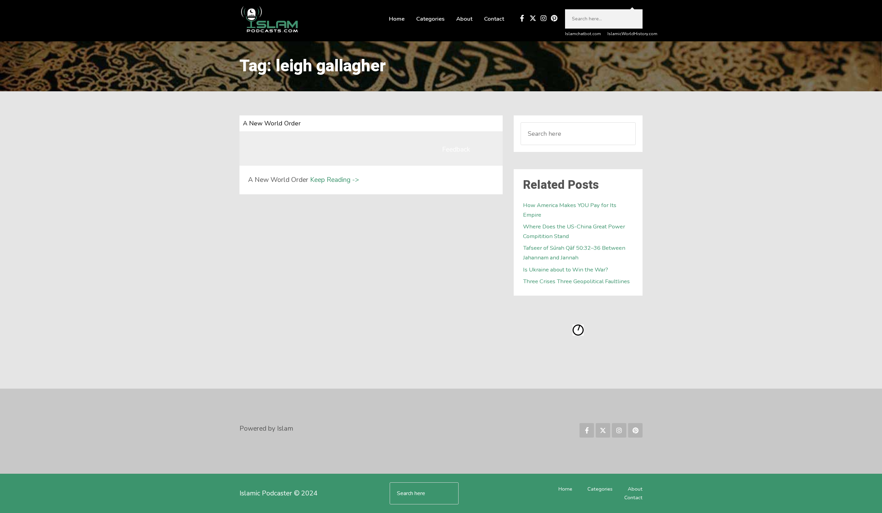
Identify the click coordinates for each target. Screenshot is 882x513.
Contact (494, 19)
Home (396, 19)
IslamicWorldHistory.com (632, 34)
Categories (430, 19)
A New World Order (272, 123)
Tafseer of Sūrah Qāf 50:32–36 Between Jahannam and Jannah (574, 252)
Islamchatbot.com (583, 34)
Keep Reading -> (334, 179)
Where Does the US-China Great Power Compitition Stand (574, 231)
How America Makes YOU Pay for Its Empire (569, 210)
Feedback (456, 149)
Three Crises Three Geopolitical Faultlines (576, 281)
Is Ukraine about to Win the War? (565, 270)
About (464, 19)
